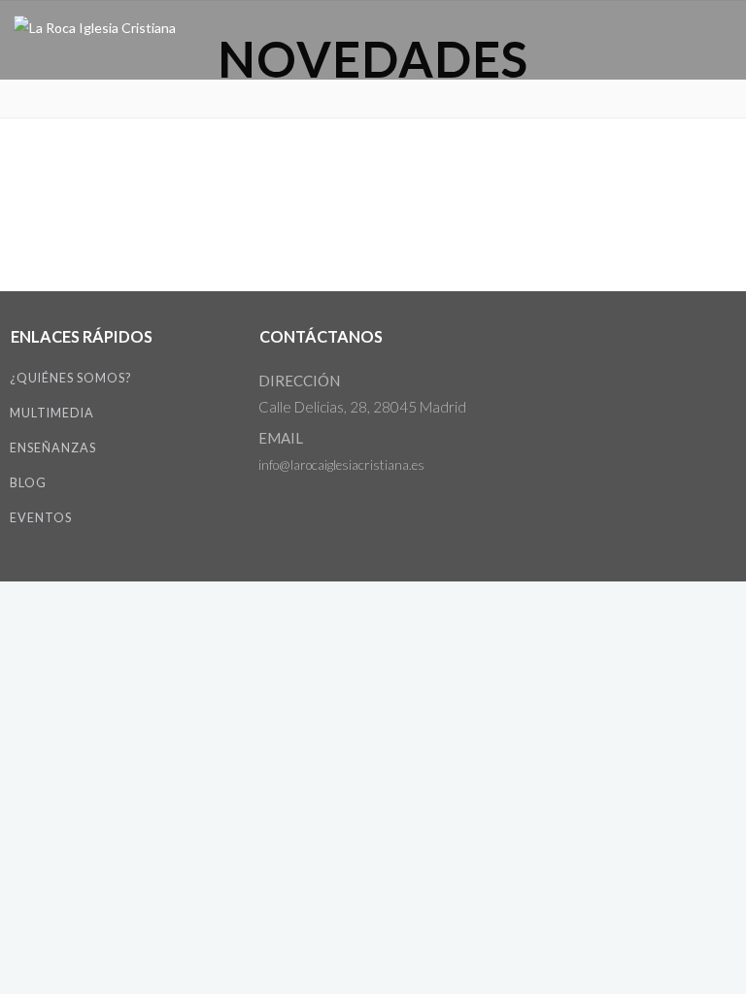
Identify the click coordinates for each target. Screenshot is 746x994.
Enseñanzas (53, 448)
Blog (28, 483)
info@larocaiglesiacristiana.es (341, 465)
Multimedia (52, 413)
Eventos (41, 518)
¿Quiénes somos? (70, 378)
